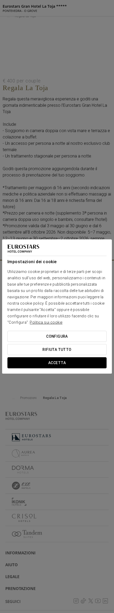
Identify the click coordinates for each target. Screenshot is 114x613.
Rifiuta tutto (56, 349)
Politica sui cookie (46, 322)
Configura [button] (57, 336)
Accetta (57, 363)
